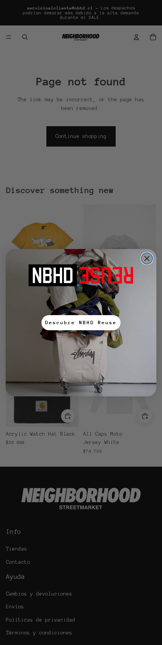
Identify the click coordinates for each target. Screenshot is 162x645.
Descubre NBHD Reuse (81, 322)
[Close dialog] (147, 258)
